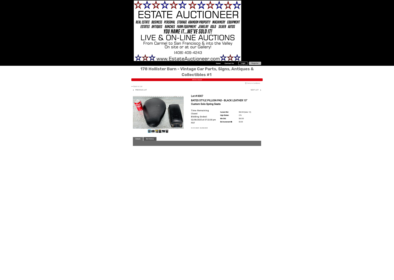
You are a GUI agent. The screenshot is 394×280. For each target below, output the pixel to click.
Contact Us (229, 63)
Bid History (150, 139)
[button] (181, 97)
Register (255, 63)
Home (218, 63)
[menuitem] (218, 63)
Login (243, 63)
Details (137, 139)
